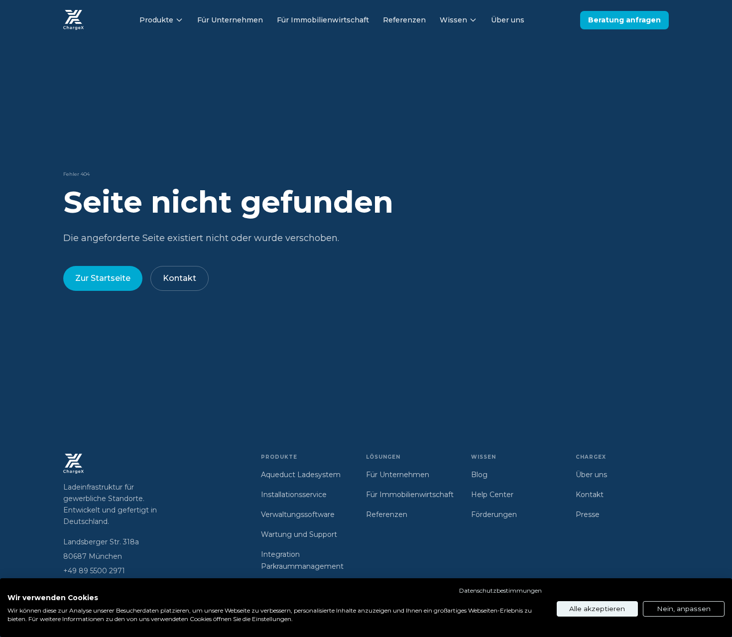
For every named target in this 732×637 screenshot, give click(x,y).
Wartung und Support (299, 534)
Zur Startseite (102, 278)
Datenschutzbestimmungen (500, 590)
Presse (588, 514)
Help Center (492, 494)
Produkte (156, 19)
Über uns (507, 19)
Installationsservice (294, 494)
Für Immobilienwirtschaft (323, 19)
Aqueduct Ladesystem (301, 474)
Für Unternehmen (230, 19)
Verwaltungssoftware (298, 514)
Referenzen (404, 19)
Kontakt (179, 278)
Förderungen (494, 514)
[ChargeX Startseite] (73, 20)
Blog (479, 474)
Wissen (453, 19)
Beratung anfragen (624, 19)
